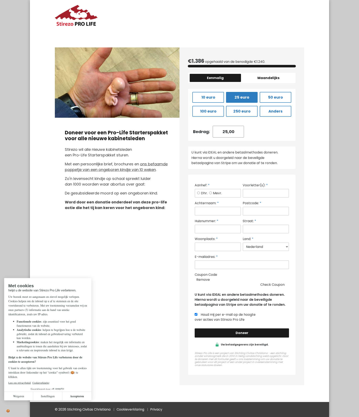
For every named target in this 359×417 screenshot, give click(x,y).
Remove (203, 279)
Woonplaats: (206, 238)
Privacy (156, 409)
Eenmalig (215, 77)
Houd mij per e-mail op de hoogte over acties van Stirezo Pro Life (225, 317)
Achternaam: (207, 203)
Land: (248, 238)
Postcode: (252, 203)
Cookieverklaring (130, 409)
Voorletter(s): (255, 185)
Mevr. (217, 193)
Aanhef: (202, 185)
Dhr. (204, 193)
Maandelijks (268, 77)
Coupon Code (206, 274)
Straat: (249, 221)
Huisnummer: (206, 221)
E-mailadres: (206, 256)
